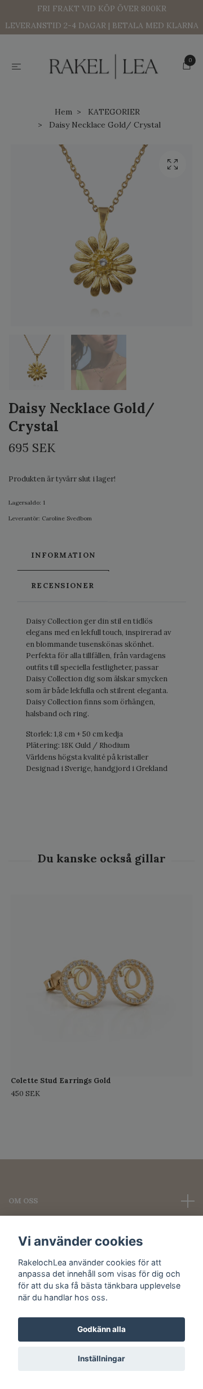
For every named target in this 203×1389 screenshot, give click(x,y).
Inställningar (101, 1358)
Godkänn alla (101, 1329)
